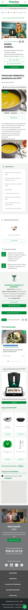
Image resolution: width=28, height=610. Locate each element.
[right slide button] (25, 361)
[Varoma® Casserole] (20, 419)
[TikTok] (21, 565)
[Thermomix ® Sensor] (20, 444)
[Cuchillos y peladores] (14, 228)
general (5, 8)
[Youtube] (11, 565)
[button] (25, 2)
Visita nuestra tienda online (13, 5)
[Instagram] (16, 565)
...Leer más (21, 56)
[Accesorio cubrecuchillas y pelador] (7, 419)
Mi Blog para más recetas (8, 139)
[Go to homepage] (14, 2)
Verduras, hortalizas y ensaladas (10, 345)
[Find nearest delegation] (2, 2)
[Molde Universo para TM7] (7, 444)
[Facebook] (6, 565)
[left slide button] (2, 361)
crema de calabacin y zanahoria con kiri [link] (18, 8)
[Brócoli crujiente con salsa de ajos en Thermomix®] (14, 338)
